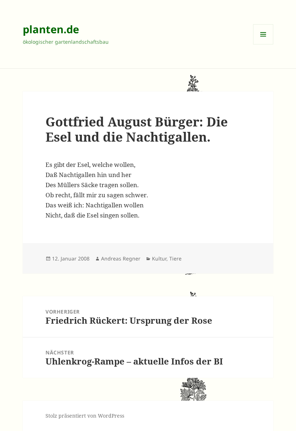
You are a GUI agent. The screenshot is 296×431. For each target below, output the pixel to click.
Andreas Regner (120, 258)
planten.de (51, 29)
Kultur (159, 258)
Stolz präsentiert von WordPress (84, 415)
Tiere (175, 258)
